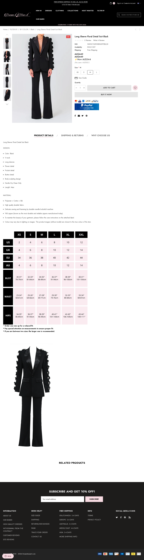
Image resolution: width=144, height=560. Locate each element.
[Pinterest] (86, 116)
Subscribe (94, 499)
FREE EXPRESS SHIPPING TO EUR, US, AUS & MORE (71, 2)
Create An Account (129, 3)
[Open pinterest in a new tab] (125, 517)
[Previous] (136, 29)
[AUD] (138, 3)
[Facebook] (75, 116)
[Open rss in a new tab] (130, 517)
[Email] (79, 116)
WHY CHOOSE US (100, 135)
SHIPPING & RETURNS (72, 135)
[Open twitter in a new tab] (117, 517)
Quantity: (78, 82)
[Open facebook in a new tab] (121, 517)
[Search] (119, 15)
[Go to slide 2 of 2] (7, 104)
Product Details (43, 135)
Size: (78, 67)
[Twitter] (82, 116)
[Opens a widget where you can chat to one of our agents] (8, 556)
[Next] (139, 29)
